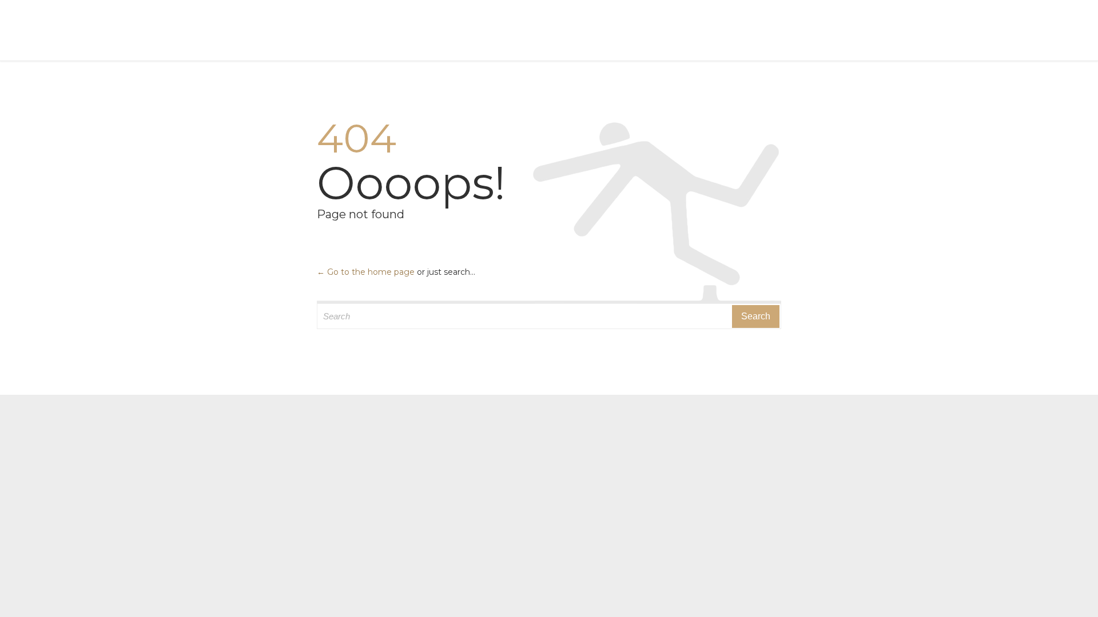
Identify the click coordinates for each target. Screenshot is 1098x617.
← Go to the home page (366, 272)
